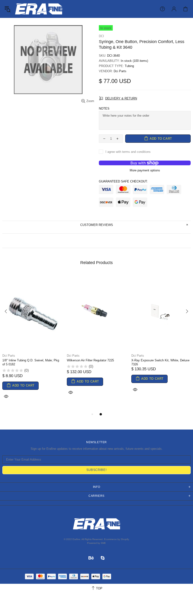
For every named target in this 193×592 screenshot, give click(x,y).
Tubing (129, 66)
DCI (101, 36)
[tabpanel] (32, 342)
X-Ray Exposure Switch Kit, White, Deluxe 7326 (160, 362)
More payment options (145, 170)
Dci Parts (120, 71)
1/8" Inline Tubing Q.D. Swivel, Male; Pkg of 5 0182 (30, 362)
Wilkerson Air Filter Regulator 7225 (90, 360)
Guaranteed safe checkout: (123, 181)
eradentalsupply (38, 9)
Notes (104, 108)
